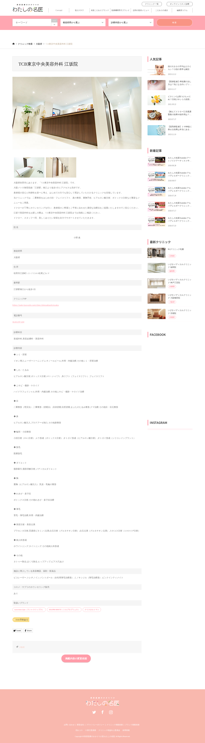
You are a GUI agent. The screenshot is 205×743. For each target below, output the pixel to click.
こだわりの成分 (161, 10)
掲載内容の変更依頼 (76, 658)
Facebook (102, 712)
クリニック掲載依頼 (115, 725)
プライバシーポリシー (95, 725)
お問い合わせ (69, 725)
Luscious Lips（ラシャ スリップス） (29, 609)
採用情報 (126, 730)
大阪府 (22, 647)
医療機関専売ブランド (121, 10)
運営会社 (80, 725)
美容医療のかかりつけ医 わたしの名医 (99, 736)
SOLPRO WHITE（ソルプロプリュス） (64, 609)
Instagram (111, 712)
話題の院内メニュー (141, 10)
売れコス (79, 730)
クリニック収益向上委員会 (109, 730)
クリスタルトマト (92, 609)
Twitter (94, 712)
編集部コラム (182, 10)
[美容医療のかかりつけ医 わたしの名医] (102, 704)
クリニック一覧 (152, 4)
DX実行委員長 (90, 730)
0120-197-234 (18, 322)
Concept (59, 10)
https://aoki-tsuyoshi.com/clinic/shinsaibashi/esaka (35, 305)
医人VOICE (79, 10)
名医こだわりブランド (100, 10)
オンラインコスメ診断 (179, 4)
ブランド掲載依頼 (132, 725)
